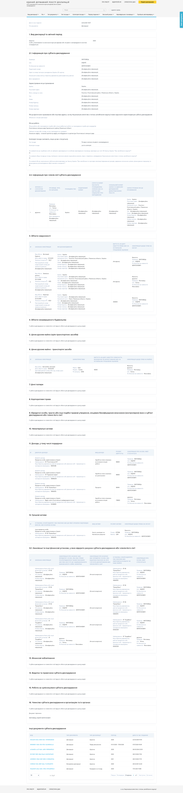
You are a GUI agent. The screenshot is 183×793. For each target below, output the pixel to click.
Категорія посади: (78, 14)
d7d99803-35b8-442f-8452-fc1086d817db (42, 759)
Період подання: (93, 14)
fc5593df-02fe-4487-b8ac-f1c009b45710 (41, 764)
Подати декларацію (147, 2)
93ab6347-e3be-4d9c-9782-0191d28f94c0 (42, 768)
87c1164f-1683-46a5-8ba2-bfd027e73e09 (41, 754)
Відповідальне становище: (125, 14)
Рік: (43, 14)
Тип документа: (52, 14)
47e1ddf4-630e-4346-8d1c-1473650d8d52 (42, 739)
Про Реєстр (105, 2)
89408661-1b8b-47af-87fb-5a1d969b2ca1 (42, 744)
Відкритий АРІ (116, 2)
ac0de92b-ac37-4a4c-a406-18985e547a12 (42, 749)
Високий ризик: (107, 14)
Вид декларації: (32, 14)
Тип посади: (65, 14)
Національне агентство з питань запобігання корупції (140, 789)
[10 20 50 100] (35, 775)
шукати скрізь (115, 10)
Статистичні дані (129, 2)
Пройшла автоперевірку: (145, 14)
